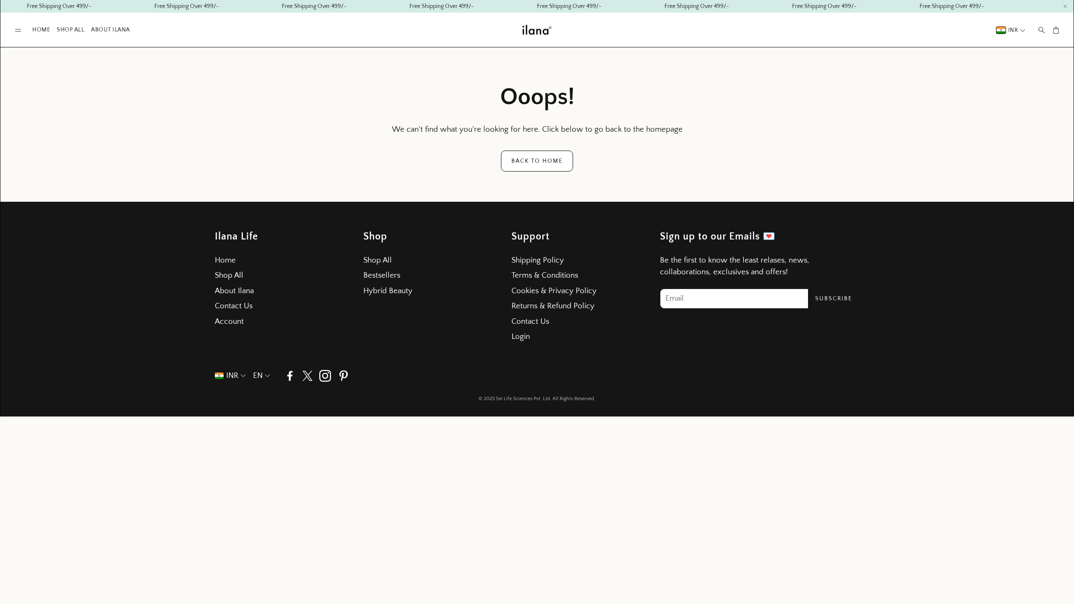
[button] (18, 30)
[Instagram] (325, 376)
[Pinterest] (343, 376)
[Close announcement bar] (1065, 6)
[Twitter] (307, 376)
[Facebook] (290, 376)
